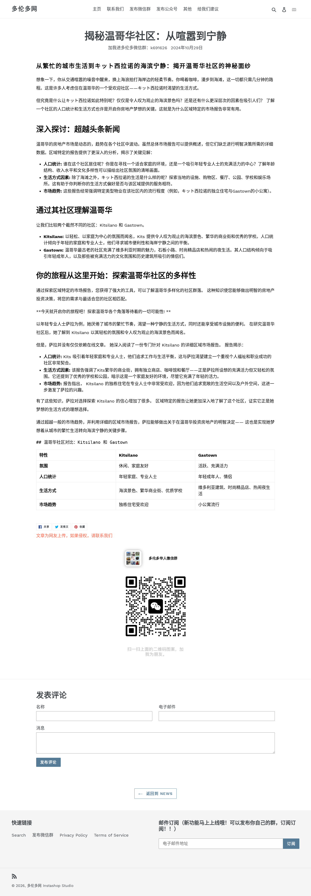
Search (19, 835)
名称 (40, 707)
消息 (40, 728)
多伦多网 (25, 8)
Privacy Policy (74, 835)
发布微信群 (42, 835)
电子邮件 (167, 707)
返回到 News (159, 793)
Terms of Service (111, 835)
